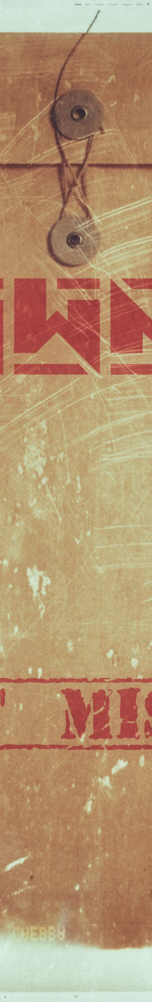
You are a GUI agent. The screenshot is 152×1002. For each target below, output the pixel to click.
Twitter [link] (139, 4)
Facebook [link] (112, 4)
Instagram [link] (127, 4)
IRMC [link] (88, 4)
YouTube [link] (99, 4)
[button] (148, 4)
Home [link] (78, 4)
